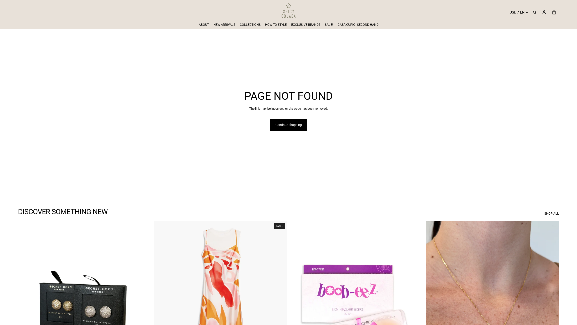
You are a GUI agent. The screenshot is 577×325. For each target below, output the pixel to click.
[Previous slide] (25, 305)
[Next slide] (144, 305)
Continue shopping (288, 125)
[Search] (535, 12)
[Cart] (554, 12)
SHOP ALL (551, 213)
